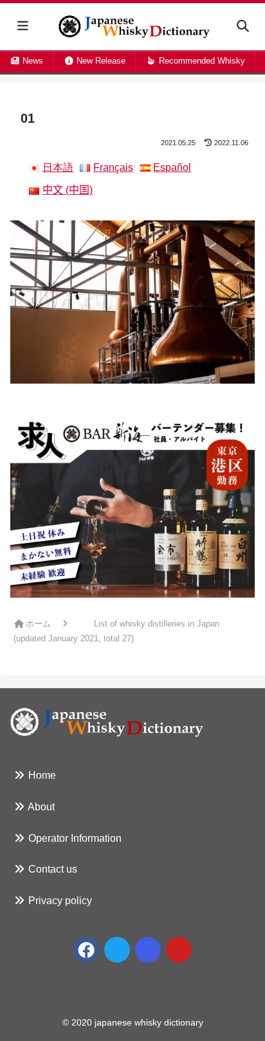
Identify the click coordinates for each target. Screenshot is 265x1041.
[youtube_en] (179, 950)
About (40, 806)
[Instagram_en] (148, 950)
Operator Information (74, 838)
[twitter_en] (117, 950)
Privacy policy (59, 900)
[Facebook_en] (86, 950)
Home (41, 775)
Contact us (51, 869)
